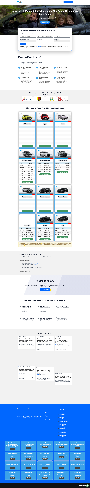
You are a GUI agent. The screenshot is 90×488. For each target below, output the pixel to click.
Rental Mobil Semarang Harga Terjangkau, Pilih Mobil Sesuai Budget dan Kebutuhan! (44, 340)
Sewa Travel (47, 413)
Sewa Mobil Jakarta (62, 411)
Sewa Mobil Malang (62, 413)
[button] (47, 2)
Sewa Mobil (47, 412)
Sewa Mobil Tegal (62, 427)
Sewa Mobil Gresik (62, 434)
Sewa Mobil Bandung (63, 416)
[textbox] (27, 41)
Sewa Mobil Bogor (62, 431)
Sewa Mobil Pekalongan (63, 429)
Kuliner (46, 415)
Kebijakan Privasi (48, 418)
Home (43, 2)
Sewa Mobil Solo (62, 414)
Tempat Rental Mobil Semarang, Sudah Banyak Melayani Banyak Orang (45, 372)
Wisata (46, 416)
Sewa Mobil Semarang (63, 420)
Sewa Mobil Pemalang (63, 435)
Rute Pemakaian (39, 39)
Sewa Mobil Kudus (62, 432)
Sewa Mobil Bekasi (62, 424)
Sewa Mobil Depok (62, 422)
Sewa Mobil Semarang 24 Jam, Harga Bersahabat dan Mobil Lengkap (26, 370)
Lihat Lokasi (12, 449)
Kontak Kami (59, 2)
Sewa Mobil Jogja (62, 417)
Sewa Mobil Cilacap (62, 438)
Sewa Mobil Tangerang (63, 421)
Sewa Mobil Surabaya (63, 418)
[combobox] (28, 41)
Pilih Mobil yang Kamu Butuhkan (25, 39)
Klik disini (35, 264)
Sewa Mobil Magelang (63, 425)
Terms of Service (48, 419)
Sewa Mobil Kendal (62, 428)
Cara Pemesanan (52, 2)
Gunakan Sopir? (56, 39)
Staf (20, 343)
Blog (46, 2)
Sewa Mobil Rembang (63, 436)
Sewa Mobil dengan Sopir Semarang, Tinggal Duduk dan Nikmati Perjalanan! (26, 340)
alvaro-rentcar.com (34, 263)
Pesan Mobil (23, 44)
